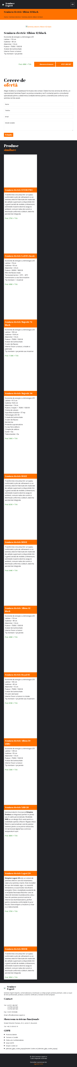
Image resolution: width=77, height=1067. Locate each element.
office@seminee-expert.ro (16, 1015)
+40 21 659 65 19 (12, 1026)
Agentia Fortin (38, 1064)
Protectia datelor (11, 1035)
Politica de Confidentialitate (15, 1040)
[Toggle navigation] (73, 4)
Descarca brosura (46, 64)
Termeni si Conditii (12, 1037)
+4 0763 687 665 (12, 1009)
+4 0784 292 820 (12, 1007)
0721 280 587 (66, 64)
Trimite (8, 134)
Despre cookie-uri (11, 1046)
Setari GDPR (10, 1043)
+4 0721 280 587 (12, 1005)
